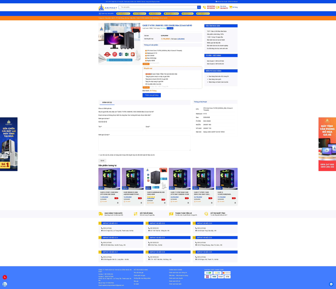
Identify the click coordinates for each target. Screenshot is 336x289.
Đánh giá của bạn (104, 118)
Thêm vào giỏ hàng (151, 95)
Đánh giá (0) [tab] (107, 102)
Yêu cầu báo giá (138, 272)
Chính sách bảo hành (175, 284)
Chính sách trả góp (139, 275)
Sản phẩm (108, 18)
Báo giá (136, 281)
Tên (100, 126)
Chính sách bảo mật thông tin (178, 272)
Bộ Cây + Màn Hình (130, 18)
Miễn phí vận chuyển (222, 1)
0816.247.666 (220, 61)
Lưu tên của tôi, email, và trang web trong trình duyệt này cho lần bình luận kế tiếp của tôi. (127, 155)
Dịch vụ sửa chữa (188, 13)
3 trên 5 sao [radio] (102, 121)
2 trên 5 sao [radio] (101, 121)
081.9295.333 (154, 228)
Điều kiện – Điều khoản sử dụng (178, 275)
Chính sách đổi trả (155, 13)
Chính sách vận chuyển (176, 278)
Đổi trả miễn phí (233, 1)
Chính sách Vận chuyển (172, 13)
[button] (117, 203)
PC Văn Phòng (120, 18)
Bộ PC (113, 18)
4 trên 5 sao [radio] (104, 121)
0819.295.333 (220, 64)
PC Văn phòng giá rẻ (203, 13)
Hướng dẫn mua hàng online (142, 278)
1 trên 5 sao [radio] (99, 121)
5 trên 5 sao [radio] (106, 121)
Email (148, 126)
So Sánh (136, 284)
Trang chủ (101, 18)
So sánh (171, 28)
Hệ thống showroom (124, 13)
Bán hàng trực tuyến (140, 13)
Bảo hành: (146, 91)
